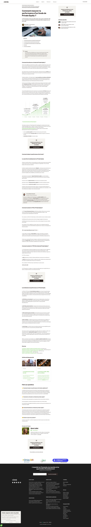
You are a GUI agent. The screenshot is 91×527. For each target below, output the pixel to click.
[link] (85, 1)
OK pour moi (17, 522)
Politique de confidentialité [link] (67, 484)
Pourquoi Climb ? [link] (65, 506)
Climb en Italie (65, 518)
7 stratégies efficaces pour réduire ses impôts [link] (35, 485)
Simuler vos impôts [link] (66, 493)
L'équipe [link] (64, 507)
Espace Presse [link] (65, 512)
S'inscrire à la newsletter (52, 474)
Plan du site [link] (65, 485)
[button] (1, 525)
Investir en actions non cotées (27, 351)
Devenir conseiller (65, 498)
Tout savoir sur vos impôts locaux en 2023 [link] (35, 483)
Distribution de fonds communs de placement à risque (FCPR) (32, 349)
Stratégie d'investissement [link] (67, 511)
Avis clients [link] (64, 517)
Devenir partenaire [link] (66, 497)
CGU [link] (64, 483)
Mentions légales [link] (65, 482)
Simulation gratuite (36, 147)
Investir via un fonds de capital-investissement (30, 350)
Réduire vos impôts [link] (66, 492)
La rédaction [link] (65, 514)
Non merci (4, 522)
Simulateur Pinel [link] (65, 494)
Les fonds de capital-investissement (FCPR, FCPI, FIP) (31, 348)
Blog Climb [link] (64, 513)
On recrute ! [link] (65, 508)
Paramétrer (11, 522)
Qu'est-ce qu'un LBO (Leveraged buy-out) (29, 353)
